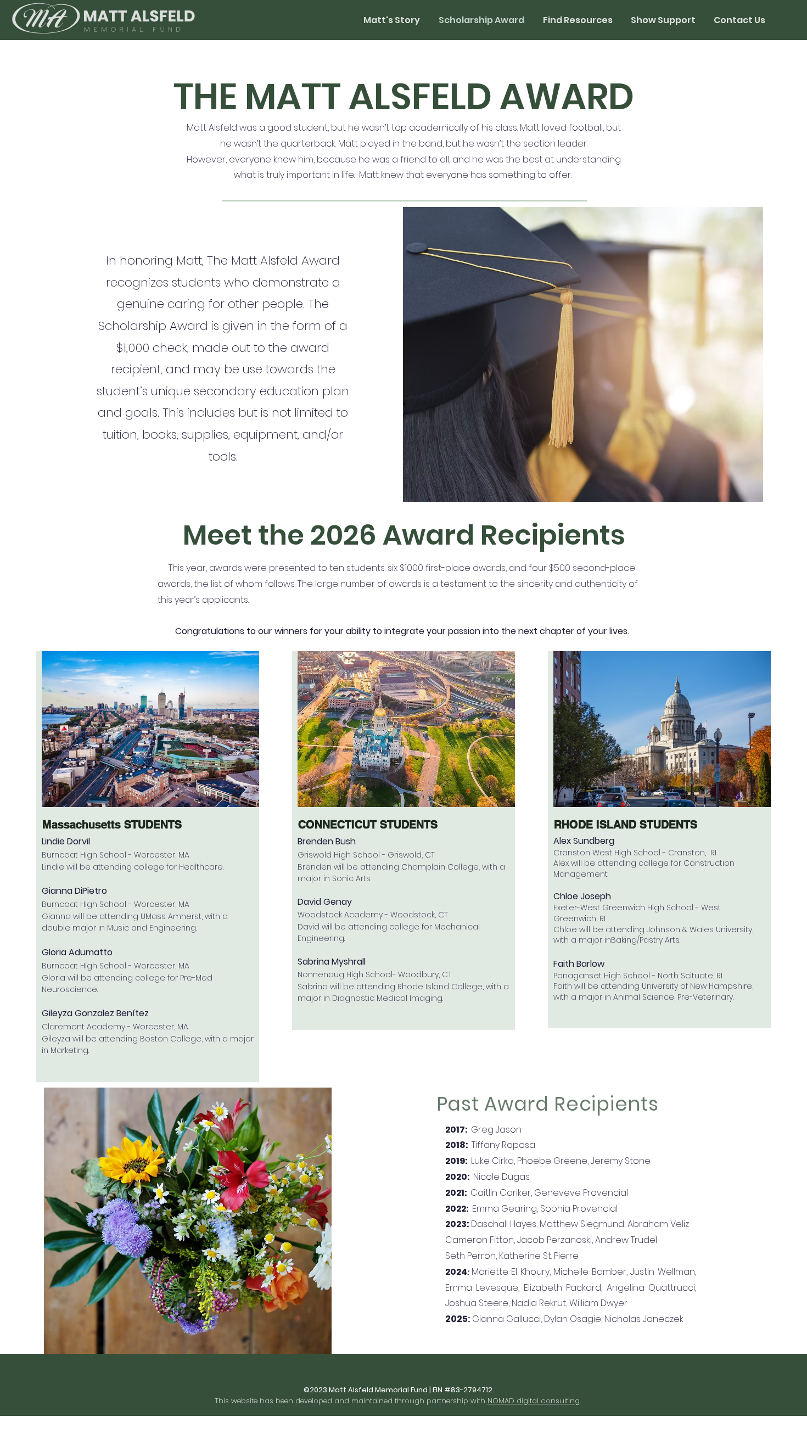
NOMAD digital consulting (533, 1401)
